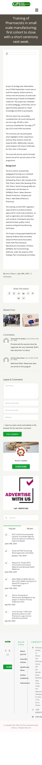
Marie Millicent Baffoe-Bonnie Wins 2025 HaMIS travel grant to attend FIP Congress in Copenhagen (24, 582)
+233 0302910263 (36, 710)
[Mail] (8, 655)
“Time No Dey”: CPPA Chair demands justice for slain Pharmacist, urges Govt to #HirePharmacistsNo (22, 615)
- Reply (15, 340)
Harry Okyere (11, 273)
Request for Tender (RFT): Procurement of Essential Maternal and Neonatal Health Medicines (23, 566)
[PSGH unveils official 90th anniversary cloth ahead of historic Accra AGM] (30, 320)
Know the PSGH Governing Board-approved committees (23, 552)
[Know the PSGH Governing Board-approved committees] (8, 551)
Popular (12, 528)
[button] (4, 320)
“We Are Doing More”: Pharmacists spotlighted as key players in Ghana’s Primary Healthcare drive (23, 598)
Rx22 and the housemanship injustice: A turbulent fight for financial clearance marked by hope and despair (23, 537)
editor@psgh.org (36, 717)
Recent (30, 528)
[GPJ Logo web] (21, 2)
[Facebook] (6, 651)
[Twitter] (9, 651)
